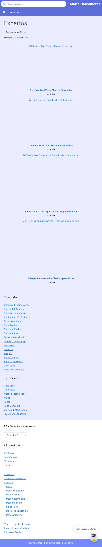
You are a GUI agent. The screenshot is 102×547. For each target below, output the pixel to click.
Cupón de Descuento (15, 478)
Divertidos (9, 365)
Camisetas (9, 389)
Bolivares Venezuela (17, 510)
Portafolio (9, 465)
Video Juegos (11, 357)
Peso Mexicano (14, 502)
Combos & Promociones (16, 305)
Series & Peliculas (13, 361)
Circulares (9, 385)
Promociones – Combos (16, 528)
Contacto (9, 453)
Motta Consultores (85, 4)
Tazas (7, 402)
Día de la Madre (12, 329)
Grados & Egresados (15, 341)
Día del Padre (11, 333)
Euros (9, 486)
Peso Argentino (14, 515)
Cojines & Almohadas (15, 410)
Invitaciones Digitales (15, 414)
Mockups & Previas (14, 369)
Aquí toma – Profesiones (17, 317)
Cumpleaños (10, 325)
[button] (94, 538)
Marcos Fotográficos (15, 393)
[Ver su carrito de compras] (4, 12)
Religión (8, 353)
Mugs (7, 397)
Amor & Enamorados (15, 313)
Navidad (8, 349)
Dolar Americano (15, 490)
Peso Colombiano (15, 498)
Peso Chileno (13, 494)
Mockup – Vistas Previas (17, 524)
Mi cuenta (9, 474)
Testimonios (10, 457)
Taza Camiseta (12, 406)
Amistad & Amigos (14, 309)
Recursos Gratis (12, 532)
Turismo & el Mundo (14, 337)
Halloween (9, 345)
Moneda (8, 482)
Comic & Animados (14, 321)
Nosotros (9, 461)
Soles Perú (12, 507)
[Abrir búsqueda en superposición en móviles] (33, 4)
